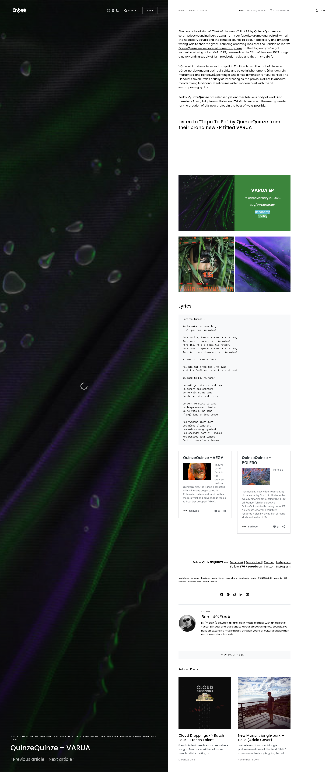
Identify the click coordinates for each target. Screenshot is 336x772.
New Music (113, 736)
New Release (127, 736)
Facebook (236, 562)
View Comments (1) (232, 655)
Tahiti (206, 582)
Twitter (269, 562)
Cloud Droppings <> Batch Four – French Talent (201, 737)
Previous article (28, 759)
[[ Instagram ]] (108, 10)
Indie (102, 736)
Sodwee (182, 582)
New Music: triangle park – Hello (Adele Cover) (261, 737)
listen (221, 578)
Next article (60, 759)
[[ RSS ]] (117, 10)
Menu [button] (150, 10)
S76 (285, 578)
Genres (94, 736)
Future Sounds (80, 736)
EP (69, 736)
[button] (130, 10)
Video (13, 739)
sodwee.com (194, 582)
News (138, 736)
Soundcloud (254, 562)
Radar (146, 736)
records (278, 578)
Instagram (283, 562)
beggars (195, 578)
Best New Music (43, 736)
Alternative (26, 736)
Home (181, 10)
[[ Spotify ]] (113, 10)
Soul (153, 736)
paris (253, 578)
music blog (231, 578)
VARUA (214, 582)
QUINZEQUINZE (265, 578)
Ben (205, 617)
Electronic (60, 736)
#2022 (14, 736)
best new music (209, 578)
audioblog (183, 578)
